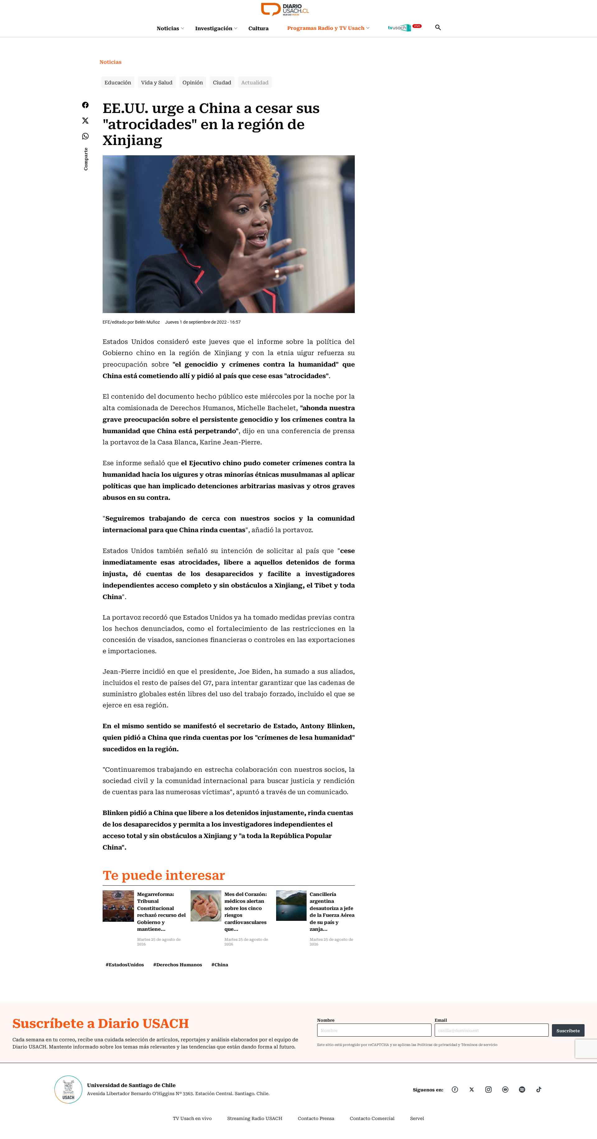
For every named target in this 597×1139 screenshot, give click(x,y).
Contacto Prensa (316, 1118)
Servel (417, 1118)
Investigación (213, 28)
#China (219, 964)
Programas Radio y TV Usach (325, 28)
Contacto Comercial (372, 1118)
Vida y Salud (157, 82)
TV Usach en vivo (192, 1118)
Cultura (258, 28)
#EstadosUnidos (125, 964)
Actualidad (255, 82)
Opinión (193, 82)
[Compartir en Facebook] (85, 104)
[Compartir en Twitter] (85, 120)
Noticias (168, 28)
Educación (117, 82)
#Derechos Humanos (177, 964)
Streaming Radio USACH (254, 1118)
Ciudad (222, 82)
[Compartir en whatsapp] (85, 136)
